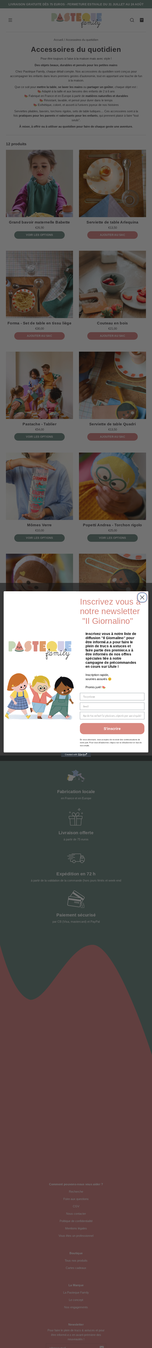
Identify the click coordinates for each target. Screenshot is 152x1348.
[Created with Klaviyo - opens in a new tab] (76, 754)
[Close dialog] (142, 597)
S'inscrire (112, 729)
